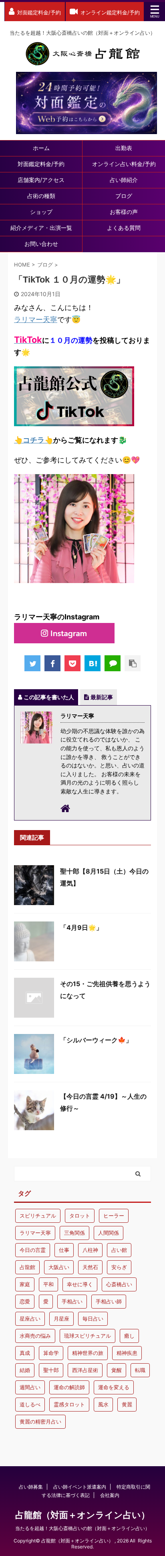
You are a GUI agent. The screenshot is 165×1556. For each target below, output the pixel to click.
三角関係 (74, 1233)
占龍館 (27, 1267)
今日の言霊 (33, 1250)
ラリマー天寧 (35, 319)
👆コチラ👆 (33, 440)
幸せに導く (80, 1284)
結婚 (25, 1370)
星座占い (30, 1318)
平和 (48, 1284)
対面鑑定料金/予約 (41, 163)
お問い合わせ (41, 243)
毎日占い (92, 1318)
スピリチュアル (38, 1215)
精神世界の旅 (87, 1353)
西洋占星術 (85, 1370)
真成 (25, 1353)
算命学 (51, 1353)
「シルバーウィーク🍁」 (96, 1040)
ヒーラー (113, 1215)
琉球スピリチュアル (87, 1336)
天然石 (90, 1267)
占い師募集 (31, 1487)
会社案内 (109, 1495)
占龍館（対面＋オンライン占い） (82, 1515)
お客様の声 (124, 211)
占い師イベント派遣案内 (79, 1487)
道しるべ (30, 1404)
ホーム (41, 147)
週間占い (30, 1387)
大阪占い (58, 1267)
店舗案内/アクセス (41, 179)
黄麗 (127, 1404)
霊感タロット (69, 1404)
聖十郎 (51, 1370)
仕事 (64, 1250)
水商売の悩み (35, 1336)
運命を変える (113, 1387)
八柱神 (90, 1250)
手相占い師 (109, 1301)
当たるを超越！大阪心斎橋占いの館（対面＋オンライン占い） (82, 1528)
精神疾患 (127, 1353)
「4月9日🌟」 (81, 927)
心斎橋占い (119, 1284)
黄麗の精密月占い (40, 1421)
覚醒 (116, 1370)
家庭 (25, 1284)
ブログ (123, 195)
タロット (79, 1215)
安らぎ (119, 1267)
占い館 (119, 1250)
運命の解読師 (69, 1387)
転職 (140, 1370)
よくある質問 (124, 227)
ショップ (41, 211)
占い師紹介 (124, 179)
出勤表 (123, 147)
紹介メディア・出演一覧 (41, 227)
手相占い (72, 1301)
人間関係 (108, 1233)
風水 (103, 1404)
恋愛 (25, 1301)
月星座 (61, 1318)
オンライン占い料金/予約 (124, 163)
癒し (129, 1336)
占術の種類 (41, 195)
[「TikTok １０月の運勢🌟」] (93, 663)
